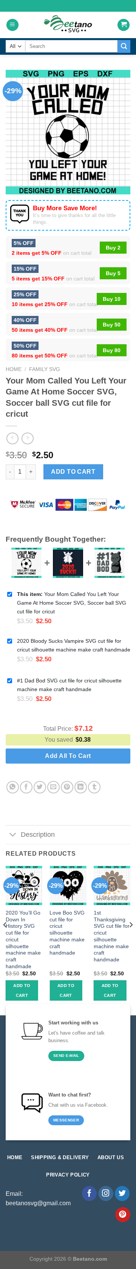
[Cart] (123, 25)
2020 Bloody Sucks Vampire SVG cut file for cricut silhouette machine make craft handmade (73, 645)
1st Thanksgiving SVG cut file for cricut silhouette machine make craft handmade (112, 936)
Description (38, 834)
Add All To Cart (68, 756)
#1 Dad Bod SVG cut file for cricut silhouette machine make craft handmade (69, 685)
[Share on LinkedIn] (80, 787)
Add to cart (73, 471)
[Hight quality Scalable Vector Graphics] (68, 25)
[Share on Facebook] (26, 787)
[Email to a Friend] (53, 787)
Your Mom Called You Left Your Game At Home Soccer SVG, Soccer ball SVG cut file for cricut (71, 602)
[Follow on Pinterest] (122, 1214)
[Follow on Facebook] (89, 1193)
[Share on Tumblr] (94, 787)
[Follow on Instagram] (105, 1193)
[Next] (130, 940)
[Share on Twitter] (40, 787)
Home (14, 369)
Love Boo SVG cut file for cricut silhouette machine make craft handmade (67, 933)
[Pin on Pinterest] (67, 787)
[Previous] (5, 940)
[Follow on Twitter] (122, 1193)
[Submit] (123, 46)
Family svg (44, 369)
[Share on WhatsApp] (12, 787)
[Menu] (12, 25)
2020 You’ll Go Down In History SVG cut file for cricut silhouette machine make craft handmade (23, 939)
